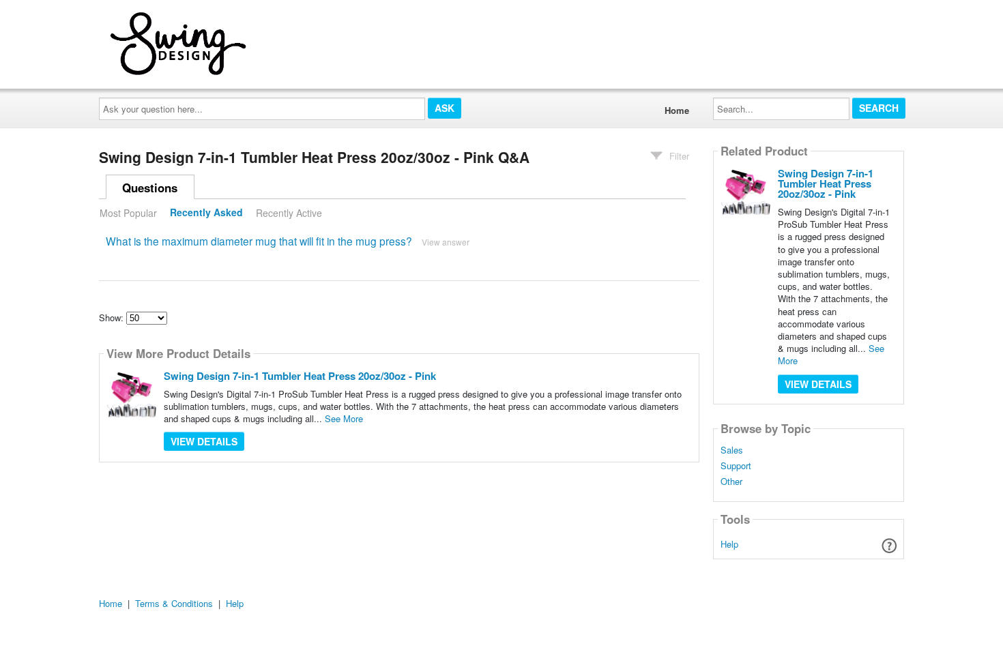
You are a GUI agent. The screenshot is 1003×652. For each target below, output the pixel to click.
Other (731, 481)
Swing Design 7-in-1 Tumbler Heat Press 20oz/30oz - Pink (300, 375)
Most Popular (128, 213)
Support (736, 466)
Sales (732, 450)
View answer (445, 242)
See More (344, 418)
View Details (204, 441)
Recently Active (289, 213)
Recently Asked (206, 213)
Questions (149, 187)
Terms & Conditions (174, 603)
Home (677, 110)
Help (729, 543)
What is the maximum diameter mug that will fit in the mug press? (259, 240)
